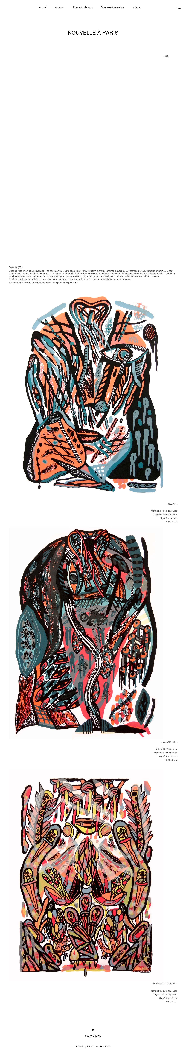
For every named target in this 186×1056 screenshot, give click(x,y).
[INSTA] (93, 1030)
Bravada (92, 1046)
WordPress (104, 1046)
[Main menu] (178, 7)
